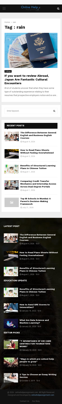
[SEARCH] (54, 111)
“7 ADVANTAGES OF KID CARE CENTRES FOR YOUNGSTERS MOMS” (35, 344)
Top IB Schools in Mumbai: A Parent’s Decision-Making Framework (35, 201)
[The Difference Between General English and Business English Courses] (12, 136)
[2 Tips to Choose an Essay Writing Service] (11, 378)
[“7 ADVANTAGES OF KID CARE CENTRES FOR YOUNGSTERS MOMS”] (11, 344)
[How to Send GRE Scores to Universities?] (11, 308)
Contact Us (24, 401)
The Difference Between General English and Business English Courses (38, 135)
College (8, 71)
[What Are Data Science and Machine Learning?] (11, 323)
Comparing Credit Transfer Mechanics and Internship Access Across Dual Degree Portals (38, 184)
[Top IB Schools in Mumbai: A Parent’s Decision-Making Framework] (12, 202)
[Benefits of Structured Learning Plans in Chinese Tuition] (12, 169)
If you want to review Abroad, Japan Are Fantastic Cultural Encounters (27, 79)
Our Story (36, 401)
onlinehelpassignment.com (42, 395)
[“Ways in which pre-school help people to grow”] (11, 362)
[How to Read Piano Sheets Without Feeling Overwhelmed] (12, 154)
